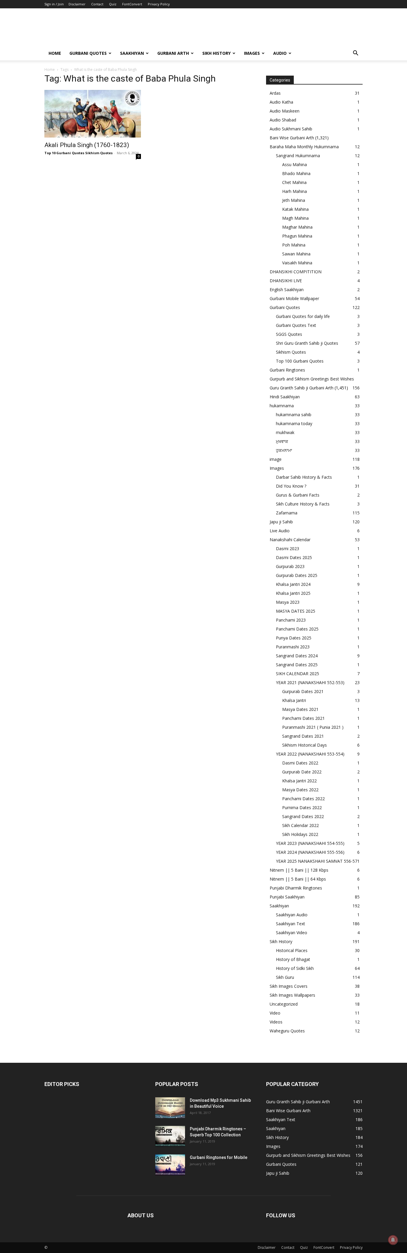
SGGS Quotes (289, 334)
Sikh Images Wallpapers (292, 995)
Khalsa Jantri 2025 (293, 593)
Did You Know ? (291, 486)
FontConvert (132, 4)
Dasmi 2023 (287, 548)
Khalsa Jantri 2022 (299, 781)
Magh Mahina (295, 218)
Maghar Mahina (297, 227)
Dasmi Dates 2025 (294, 557)
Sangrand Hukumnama (298, 155)
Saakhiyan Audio (291, 914)
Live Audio (280, 530)
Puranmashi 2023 (293, 647)
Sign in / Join (54, 4)
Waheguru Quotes (287, 1031)
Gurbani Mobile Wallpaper (294, 298)
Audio (280, 53)
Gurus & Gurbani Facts (297, 495)
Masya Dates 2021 (300, 709)
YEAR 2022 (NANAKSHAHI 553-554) (310, 754)
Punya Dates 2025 (293, 638)
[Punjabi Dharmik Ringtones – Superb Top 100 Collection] (170, 1136)
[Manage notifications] (393, 1240)
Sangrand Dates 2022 (303, 816)
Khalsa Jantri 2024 (293, 584)
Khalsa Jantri (294, 700)
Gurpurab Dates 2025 (296, 575)
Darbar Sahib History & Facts (304, 477)
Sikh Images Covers (288, 986)
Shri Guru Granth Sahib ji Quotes (307, 343)
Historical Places (291, 950)
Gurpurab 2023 (290, 566)
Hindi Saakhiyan (285, 397)
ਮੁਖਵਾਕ (282, 441)
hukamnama (282, 405)
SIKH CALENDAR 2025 (297, 673)
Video (275, 1013)
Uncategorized (284, 1004)
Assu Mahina (294, 164)
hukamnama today (294, 423)
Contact (97, 4)
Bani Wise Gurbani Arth (292, 138)
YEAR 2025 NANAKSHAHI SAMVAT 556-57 (316, 861)
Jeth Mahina (293, 200)
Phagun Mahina (297, 236)
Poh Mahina (293, 245)
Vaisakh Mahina (297, 263)
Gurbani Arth (173, 53)
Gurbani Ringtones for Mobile (218, 1157)
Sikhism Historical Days (304, 745)
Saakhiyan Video (291, 932)
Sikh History (281, 941)
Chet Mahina (294, 182)
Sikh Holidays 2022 (300, 834)
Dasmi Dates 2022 (300, 763)
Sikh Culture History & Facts (303, 504)
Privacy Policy (159, 4)
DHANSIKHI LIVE (286, 280)
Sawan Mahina (296, 254)
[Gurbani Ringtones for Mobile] (170, 1164)
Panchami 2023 (291, 620)
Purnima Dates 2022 (302, 807)
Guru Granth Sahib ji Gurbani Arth (301, 388)
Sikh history (216, 53)
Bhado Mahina (296, 173)
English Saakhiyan (287, 289)
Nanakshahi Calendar (290, 539)
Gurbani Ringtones (287, 370)
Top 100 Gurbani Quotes (300, 361)
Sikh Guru (285, 977)
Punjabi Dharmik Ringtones (296, 888)
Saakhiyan (132, 53)
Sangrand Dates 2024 (297, 656)
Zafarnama (286, 513)
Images (252, 53)
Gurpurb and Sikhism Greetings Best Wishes (312, 379)
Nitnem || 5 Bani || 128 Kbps (299, 870)
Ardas (275, 93)
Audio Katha (281, 102)
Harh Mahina (294, 191)
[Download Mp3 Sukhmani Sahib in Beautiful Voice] (170, 1107)
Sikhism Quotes (291, 352)
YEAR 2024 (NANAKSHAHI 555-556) (310, 852)
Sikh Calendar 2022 (300, 825)
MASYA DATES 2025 (295, 611)
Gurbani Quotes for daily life (303, 316)
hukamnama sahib (293, 414)
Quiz (112, 4)
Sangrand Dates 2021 (303, 736)
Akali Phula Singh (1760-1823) (86, 145)
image (276, 459)
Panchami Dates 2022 (303, 798)
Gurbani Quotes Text (296, 325)
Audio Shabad (283, 120)
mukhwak (285, 432)
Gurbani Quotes (88, 53)
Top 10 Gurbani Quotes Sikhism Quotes (78, 153)
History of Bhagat (293, 959)
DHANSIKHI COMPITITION (295, 271)
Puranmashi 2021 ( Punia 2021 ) (313, 727)
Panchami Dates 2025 (297, 629)
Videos (276, 1022)
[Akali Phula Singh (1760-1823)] (92, 114)
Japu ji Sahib (281, 522)
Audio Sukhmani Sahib (291, 129)
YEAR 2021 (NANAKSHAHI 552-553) (310, 682)
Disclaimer (77, 4)
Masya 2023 (287, 602)
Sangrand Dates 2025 (297, 664)
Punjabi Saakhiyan (287, 897)
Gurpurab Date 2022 (301, 772)
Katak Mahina (295, 209)
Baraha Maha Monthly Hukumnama (304, 146)
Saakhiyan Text (290, 923)
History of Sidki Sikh (295, 968)
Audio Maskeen (284, 111)
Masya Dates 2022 (300, 789)
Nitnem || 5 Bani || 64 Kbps (298, 879)
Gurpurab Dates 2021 (303, 691)
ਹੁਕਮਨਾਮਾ (284, 450)
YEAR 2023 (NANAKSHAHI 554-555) (310, 843)
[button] (355, 54)
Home (55, 53)
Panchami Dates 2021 (303, 718)
